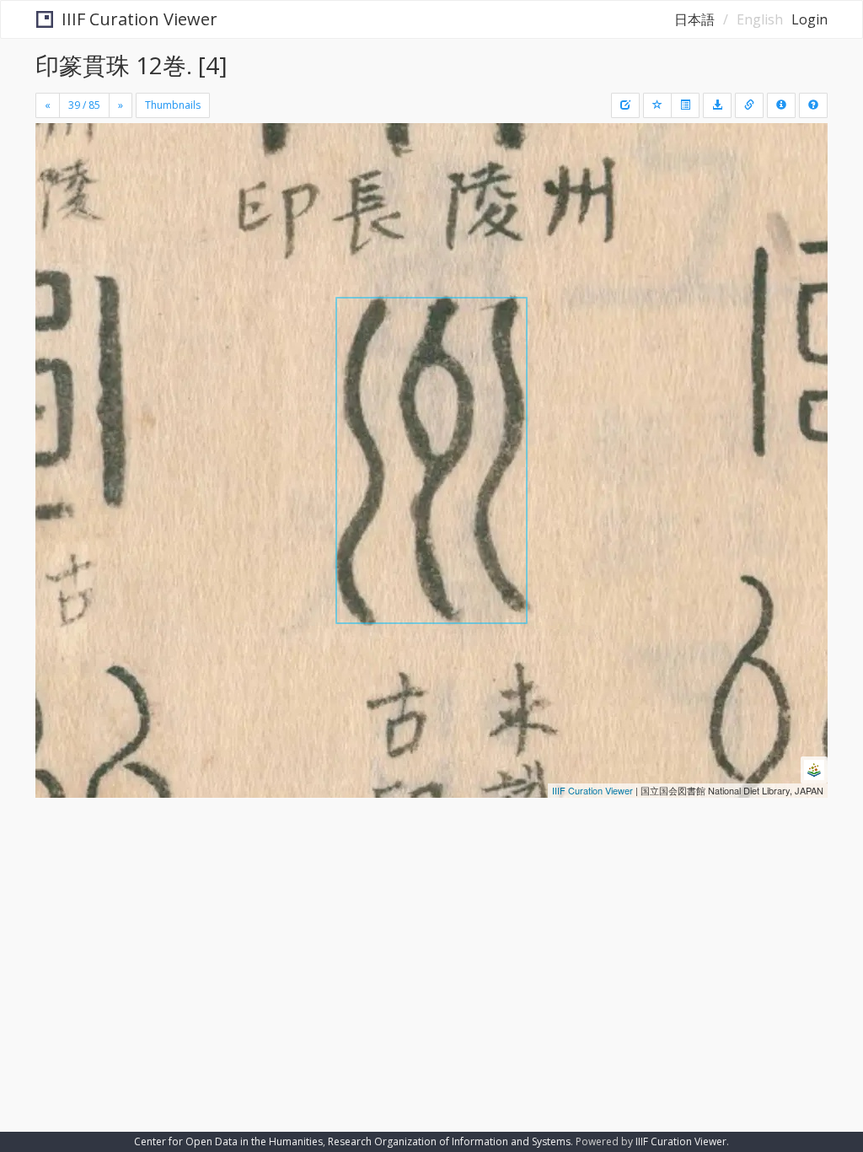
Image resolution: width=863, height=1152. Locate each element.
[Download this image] (717, 105)
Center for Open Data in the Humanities (228, 1141)
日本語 (694, 19)
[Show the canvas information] (749, 105)
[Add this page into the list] (657, 105)
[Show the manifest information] (781, 105)
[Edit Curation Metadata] (625, 105)
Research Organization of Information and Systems (449, 1141)
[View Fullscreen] (58, 208)
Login (809, 19)
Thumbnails (173, 105)
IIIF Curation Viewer (139, 19)
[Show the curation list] (685, 105)
